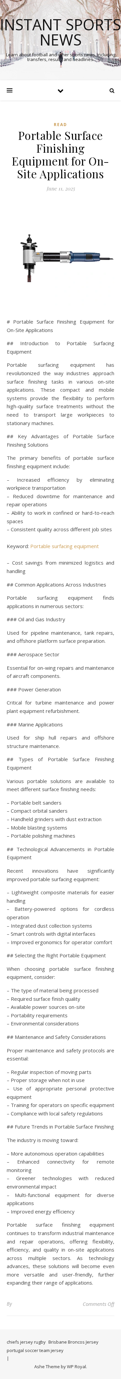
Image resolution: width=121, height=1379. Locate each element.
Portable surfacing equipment (64, 546)
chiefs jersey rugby (26, 1342)
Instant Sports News (60, 32)
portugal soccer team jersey (35, 1350)
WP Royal (76, 1366)
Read (60, 124)
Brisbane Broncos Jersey (73, 1342)
